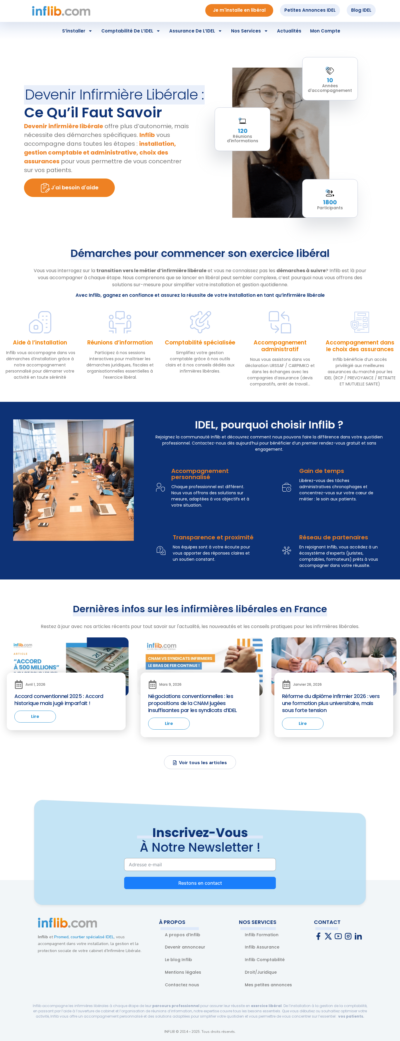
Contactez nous (182, 985)
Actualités (289, 31)
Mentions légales (183, 972)
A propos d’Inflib (182, 935)
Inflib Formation (261, 935)
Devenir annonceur (185, 947)
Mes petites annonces (268, 985)
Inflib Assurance (262, 947)
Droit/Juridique (261, 972)
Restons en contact (200, 883)
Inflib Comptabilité (265, 960)
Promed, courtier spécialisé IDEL (84, 937)
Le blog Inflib (178, 960)
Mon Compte (325, 31)
